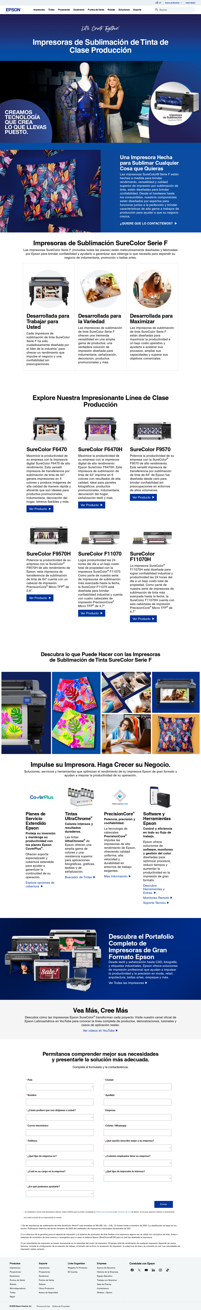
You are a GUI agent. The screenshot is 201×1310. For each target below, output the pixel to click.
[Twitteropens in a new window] (139, 1270)
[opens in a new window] (167, 1270)
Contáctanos (103, 1288)
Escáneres (15, 1276)
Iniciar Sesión (190, 3)
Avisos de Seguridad (48, 1292)
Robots (13, 1284)
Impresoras (15, 1268)
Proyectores (15, 1272)
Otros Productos (46, 1288)
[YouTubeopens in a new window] (146, 1270)
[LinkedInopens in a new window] (153, 1270)
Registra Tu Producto (77, 1268)
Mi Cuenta (72, 1272)
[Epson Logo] (13, 10)
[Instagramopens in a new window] (160, 1270)
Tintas (12, 1292)
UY (160, 3)
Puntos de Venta (17, 1280)
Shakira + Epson (104, 1292)
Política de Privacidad (61, 1306)
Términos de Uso (43, 1306)
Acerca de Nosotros (106, 1268)
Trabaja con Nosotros (107, 1280)
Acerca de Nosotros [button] (172, 3)
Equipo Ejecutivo (104, 1276)
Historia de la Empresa (107, 1272)
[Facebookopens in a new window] (132, 1270)
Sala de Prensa (104, 1284)
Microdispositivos (18, 1288)
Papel (12, 1296)
